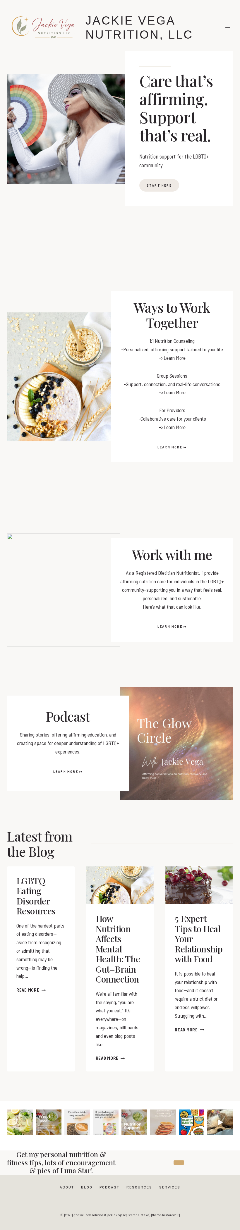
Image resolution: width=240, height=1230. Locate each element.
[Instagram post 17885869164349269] (220, 1122)
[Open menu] (227, 27)
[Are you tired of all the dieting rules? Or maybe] (77, 1122)
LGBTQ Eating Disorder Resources (36, 896)
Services (169, 1187)
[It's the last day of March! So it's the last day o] (192, 1122)
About (67, 1187)
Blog (86, 1187)
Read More (29, 990)
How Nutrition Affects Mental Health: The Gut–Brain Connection (118, 949)
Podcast (109, 1187)
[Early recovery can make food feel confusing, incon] (163, 1122)
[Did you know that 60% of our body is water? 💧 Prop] (20, 1122)
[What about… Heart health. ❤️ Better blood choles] (48, 1122)
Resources (139, 1187)
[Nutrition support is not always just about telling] (106, 1122)
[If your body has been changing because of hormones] (134, 1122)
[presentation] (120, 885)
